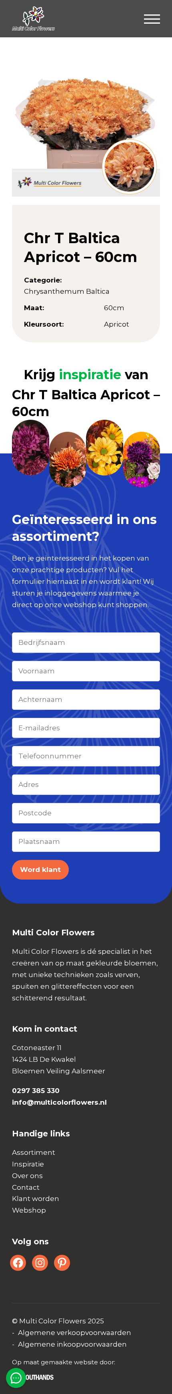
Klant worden (35, 1199)
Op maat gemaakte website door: (63, 1362)
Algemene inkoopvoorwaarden (72, 1344)
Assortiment (33, 1152)
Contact (26, 1187)
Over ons (27, 1176)
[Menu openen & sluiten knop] (152, 18)
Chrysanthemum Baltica (67, 291)
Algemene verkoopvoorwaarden (74, 1333)
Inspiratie (28, 1164)
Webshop (29, 1210)
